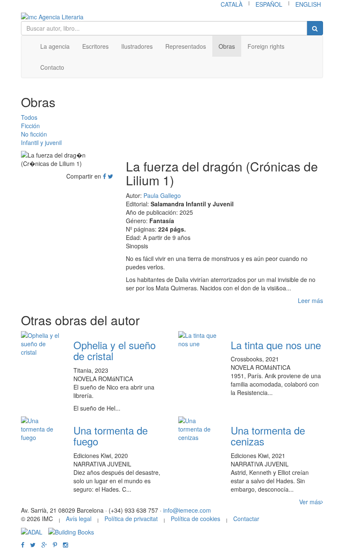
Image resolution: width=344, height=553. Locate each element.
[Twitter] (110, 176)
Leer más (310, 300)
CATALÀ (231, 4)
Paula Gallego (162, 195)
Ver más (310, 502)
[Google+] (44, 544)
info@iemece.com (187, 510)
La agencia (55, 46)
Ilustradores (137, 46)
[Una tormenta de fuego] (41, 429)
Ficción (30, 125)
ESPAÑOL (268, 4)
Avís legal (78, 518)
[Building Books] (71, 531)
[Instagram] (65, 544)
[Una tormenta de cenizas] (198, 429)
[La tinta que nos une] (198, 339)
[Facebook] (104, 176)
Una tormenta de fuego (110, 435)
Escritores (95, 46)
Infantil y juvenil (41, 142)
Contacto (52, 67)
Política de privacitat (131, 518)
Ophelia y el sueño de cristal (114, 350)
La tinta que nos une (276, 344)
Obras (227, 46)
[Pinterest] (55, 544)
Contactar (246, 518)
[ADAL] (31, 531)
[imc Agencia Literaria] (172, 17)
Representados (185, 46)
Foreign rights (266, 46)
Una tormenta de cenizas (268, 435)
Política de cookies (195, 518)
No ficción (34, 134)
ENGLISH (308, 4)
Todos (29, 117)
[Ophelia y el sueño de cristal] (41, 343)
